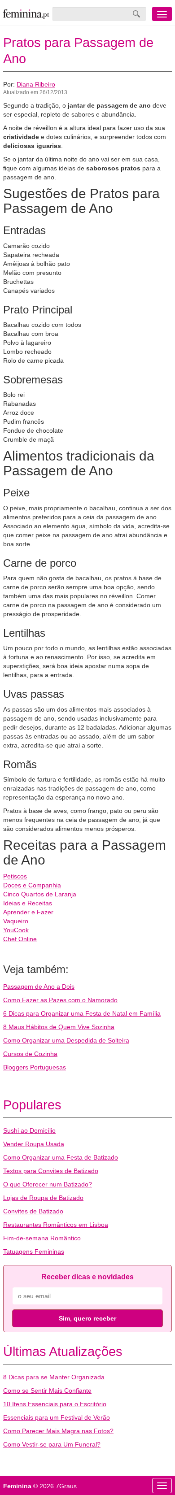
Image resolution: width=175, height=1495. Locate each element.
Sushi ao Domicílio (29, 1130)
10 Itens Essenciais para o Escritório (54, 1404)
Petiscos (15, 876)
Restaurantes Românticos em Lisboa (55, 1224)
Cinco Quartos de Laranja (39, 894)
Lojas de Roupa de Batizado (43, 1197)
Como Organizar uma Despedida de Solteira (66, 1040)
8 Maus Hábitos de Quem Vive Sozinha (58, 1026)
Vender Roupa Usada (33, 1143)
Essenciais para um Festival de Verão (56, 1417)
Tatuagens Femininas (33, 1251)
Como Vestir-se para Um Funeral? (52, 1444)
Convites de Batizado (33, 1211)
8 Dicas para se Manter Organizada (54, 1377)
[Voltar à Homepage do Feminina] (26, 14)
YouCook (16, 930)
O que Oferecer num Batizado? (47, 1184)
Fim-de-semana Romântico (42, 1238)
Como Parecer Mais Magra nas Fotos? (58, 1430)
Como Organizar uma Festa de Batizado (60, 1157)
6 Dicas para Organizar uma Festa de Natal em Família (82, 1013)
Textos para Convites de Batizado (50, 1170)
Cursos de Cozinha (30, 1053)
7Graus (66, 1486)
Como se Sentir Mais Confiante (47, 1390)
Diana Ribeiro (36, 84)
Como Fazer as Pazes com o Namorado (60, 1000)
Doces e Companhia (32, 885)
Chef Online (20, 939)
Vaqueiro (15, 921)
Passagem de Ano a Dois (38, 986)
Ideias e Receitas (27, 903)
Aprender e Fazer (28, 912)
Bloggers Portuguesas (34, 1067)
